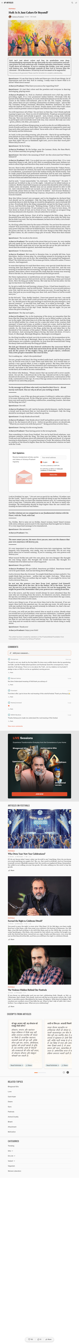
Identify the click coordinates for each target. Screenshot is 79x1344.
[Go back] (2, 3)
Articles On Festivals (19, 805)
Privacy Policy (52, 470)
